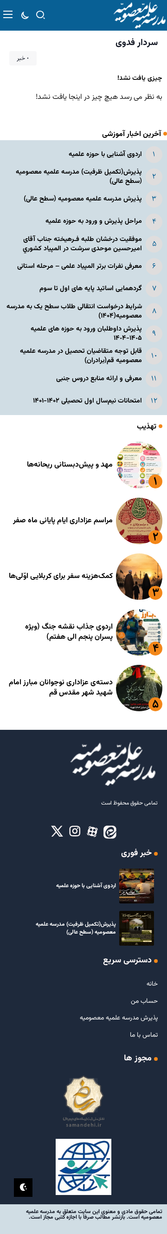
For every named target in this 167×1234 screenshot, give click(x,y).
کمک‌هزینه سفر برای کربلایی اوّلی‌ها (61, 576)
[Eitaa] (109, 831)
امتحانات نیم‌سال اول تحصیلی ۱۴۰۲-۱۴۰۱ (87, 401)
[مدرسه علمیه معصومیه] (139, 15)
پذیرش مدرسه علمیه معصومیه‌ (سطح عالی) (83, 199)
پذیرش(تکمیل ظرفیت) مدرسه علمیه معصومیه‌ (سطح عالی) (79, 177)
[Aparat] (92, 831)
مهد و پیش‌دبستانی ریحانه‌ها (70, 465)
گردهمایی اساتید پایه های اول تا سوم (90, 288)
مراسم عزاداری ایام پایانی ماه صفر (63, 520)
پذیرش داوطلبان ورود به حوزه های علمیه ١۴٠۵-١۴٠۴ (86, 334)
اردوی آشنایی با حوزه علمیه (105, 154)
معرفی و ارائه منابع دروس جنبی (99, 378)
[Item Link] (139, 465)
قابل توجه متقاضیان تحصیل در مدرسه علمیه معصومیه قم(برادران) (81, 356)
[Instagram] (74, 831)
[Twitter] (57, 831)
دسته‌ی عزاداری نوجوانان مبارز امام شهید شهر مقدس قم (61, 688)
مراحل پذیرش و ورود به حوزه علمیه (93, 221)
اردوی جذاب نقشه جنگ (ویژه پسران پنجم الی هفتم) (69, 632)
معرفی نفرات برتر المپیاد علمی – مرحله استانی (79, 266)
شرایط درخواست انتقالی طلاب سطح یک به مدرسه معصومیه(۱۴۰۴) (74, 311)
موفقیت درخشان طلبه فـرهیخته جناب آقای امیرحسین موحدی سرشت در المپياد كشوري (82, 244)
